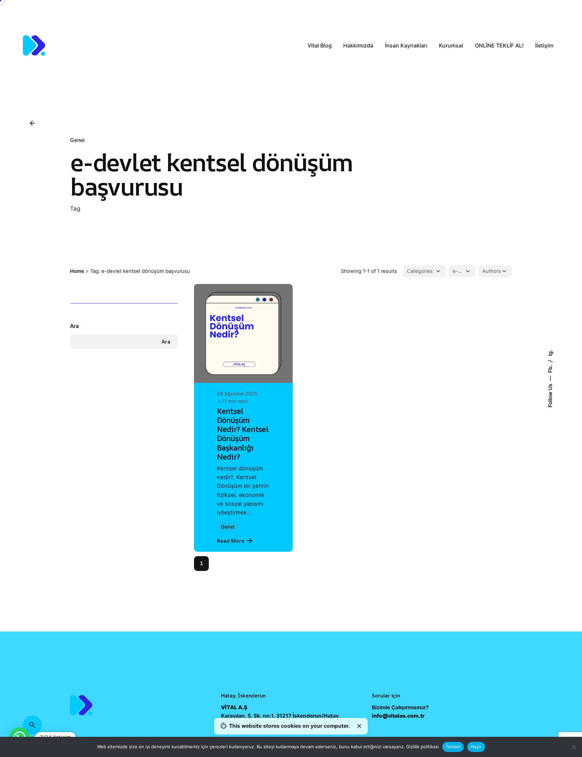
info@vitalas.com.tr (398, 734)
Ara (74, 326)
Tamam (453, 746)
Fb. (550, 368)
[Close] (359, 726)
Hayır (476, 746)
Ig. (550, 353)
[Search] (32, 725)
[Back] (32, 123)
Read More (231, 540)
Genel (77, 140)
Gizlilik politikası (422, 746)
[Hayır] (573, 747)
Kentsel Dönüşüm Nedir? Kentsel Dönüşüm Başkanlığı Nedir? (243, 434)
